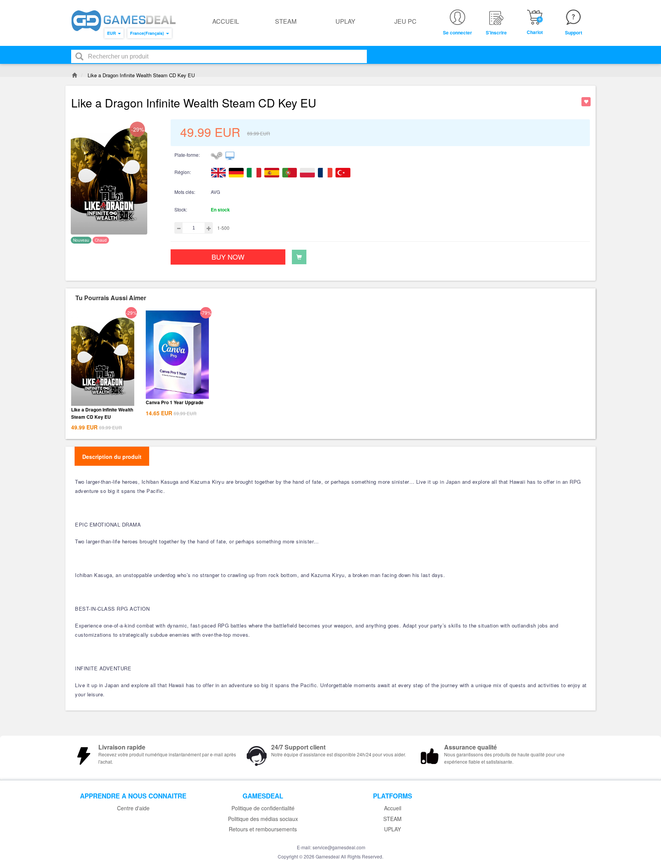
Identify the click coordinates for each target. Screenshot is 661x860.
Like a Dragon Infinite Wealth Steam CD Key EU (102, 413)
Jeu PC (405, 21)
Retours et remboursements (263, 829)
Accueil (225, 21)
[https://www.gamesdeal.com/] (123, 21)
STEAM (285, 21)
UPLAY (345, 21)
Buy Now (228, 257)
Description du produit (112, 456)
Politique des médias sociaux (263, 819)
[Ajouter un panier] (299, 257)
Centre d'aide (133, 808)
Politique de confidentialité (263, 808)
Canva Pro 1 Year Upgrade (175, 402)
